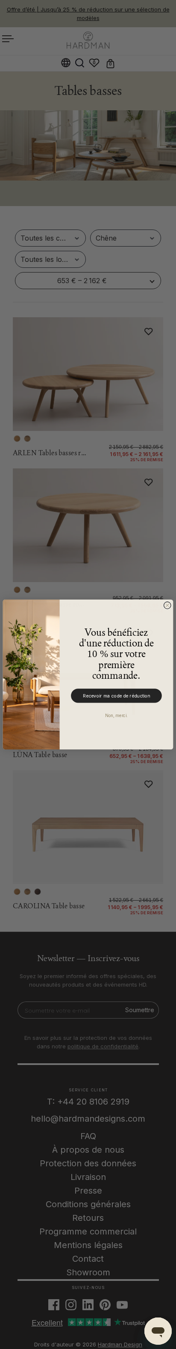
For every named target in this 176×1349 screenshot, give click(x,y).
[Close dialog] (167, 605)
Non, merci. (116, 715)
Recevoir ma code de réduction (116, 695)
